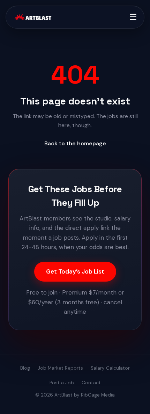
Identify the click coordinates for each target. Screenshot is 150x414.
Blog (25, 368)
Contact (91, 383)
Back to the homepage (75, 143)
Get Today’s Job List (75, 271)
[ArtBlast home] (33, 17)
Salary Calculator (110, 368)
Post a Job (62, 383)
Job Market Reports (60, 368)
